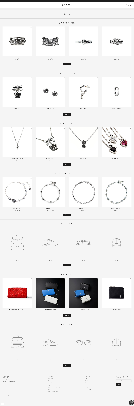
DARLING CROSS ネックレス (17, 158)
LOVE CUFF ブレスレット (83, 208)
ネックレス (87, 378)
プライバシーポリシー (52, 382)
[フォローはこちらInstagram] (8, 395)
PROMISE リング (50, 58)
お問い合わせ (50, 376)
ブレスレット (87, 380)
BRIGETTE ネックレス (116, 158)
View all (67, 64)
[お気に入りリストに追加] (31, 28)
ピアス (86, 382)
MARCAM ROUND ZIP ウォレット (50, 309)
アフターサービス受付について (54, 387)
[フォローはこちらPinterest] (11, 395)
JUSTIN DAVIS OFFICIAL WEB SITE (9, 381)
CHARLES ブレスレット (17, 208)
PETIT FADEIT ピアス (17, 108)
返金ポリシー (50, 389)
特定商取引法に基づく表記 (53, 383)
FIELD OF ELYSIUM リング (116, 58)
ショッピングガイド (52, 378)
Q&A (49, 380)
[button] (2, 404)
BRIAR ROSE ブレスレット (50, 208)
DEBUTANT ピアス (50, 108)
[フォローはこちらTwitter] (5, 395)
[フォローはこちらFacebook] (3, 395)
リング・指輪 (87, 376)
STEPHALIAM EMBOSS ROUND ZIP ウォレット (17, 309)
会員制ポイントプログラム (53, 391)
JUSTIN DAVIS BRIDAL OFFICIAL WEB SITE (11, 382)
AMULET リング (84, 58)
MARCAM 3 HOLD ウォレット (83, 309)
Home (2, 8)
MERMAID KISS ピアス (116, 108)
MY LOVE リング (17, 58)
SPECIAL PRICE (88, 389)
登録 (119, 384)
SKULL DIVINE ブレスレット (116, 208)
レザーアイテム (88, 385)
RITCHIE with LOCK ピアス (83, 108)
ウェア (86, 387)
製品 (17, 259)
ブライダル (87, 383)
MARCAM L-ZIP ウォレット (116, 309)
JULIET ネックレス (83, 158)
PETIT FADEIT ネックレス (50, 158)
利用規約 (49, 385)
